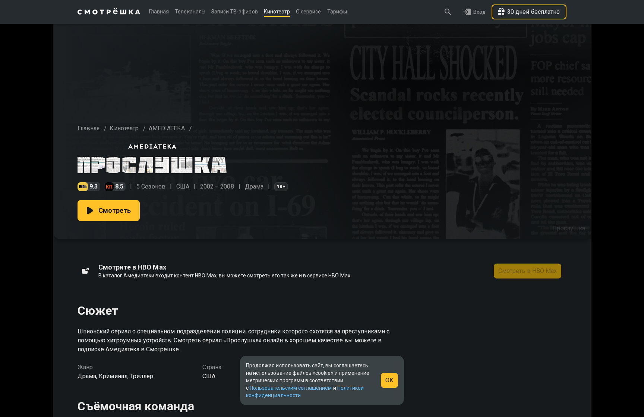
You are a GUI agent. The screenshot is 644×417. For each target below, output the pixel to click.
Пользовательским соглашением (291, 388)
